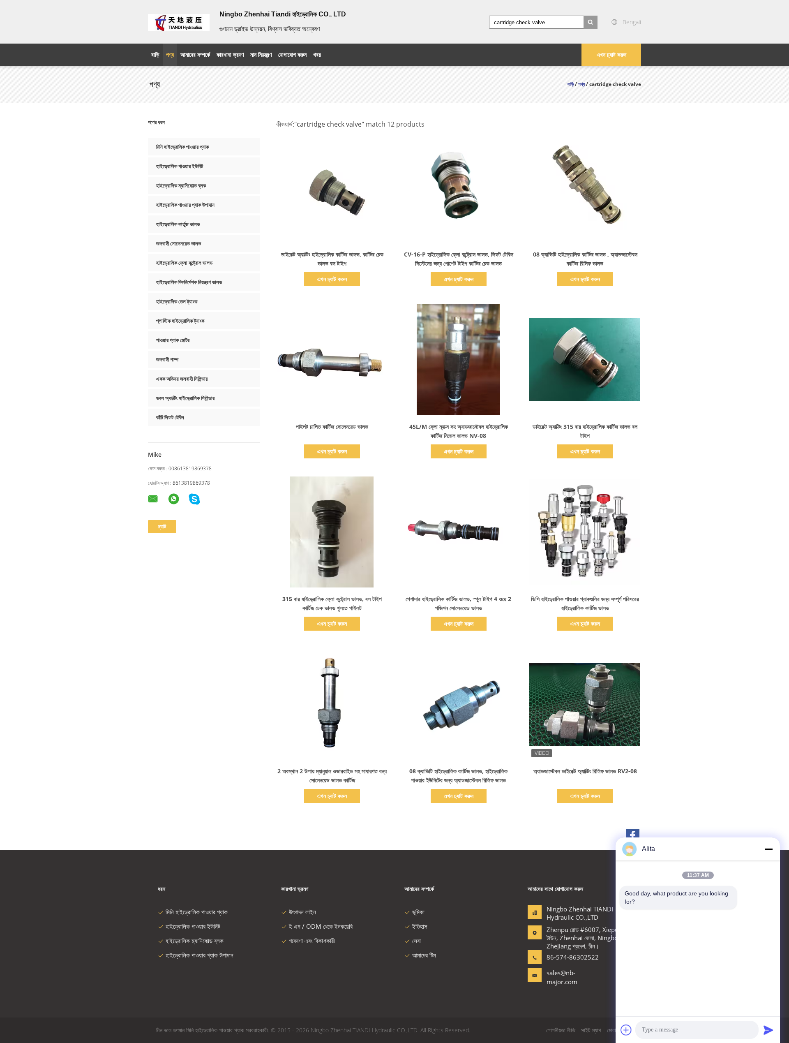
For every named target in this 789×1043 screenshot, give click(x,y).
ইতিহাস (419, 926)
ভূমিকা (418, 912)
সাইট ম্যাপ (591, 1030)
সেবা (416, 941)
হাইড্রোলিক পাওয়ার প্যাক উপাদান (185, 204)
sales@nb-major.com (562, 977)
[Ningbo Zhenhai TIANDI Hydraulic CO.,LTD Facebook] (632, 835)
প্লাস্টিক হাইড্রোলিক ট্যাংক (180, 320)
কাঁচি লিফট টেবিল (170, 417)
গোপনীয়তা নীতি (560, 1030)
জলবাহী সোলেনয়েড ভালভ (178, 243)
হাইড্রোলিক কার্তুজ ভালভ (178, 224)
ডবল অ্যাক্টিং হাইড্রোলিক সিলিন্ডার (185, 398)
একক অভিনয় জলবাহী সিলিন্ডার (182, 378)
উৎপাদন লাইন (302, 912)
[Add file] (626, 1030)
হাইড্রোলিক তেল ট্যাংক (176, 301)
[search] (591, 22)
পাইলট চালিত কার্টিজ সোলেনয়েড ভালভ (332, 426)
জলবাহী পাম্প (167, 359)
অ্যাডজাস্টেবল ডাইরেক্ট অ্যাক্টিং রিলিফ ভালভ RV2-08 (585, 771)
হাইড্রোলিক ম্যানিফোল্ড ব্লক (181, 185)
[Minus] (768, 849)
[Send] (768, 1030)
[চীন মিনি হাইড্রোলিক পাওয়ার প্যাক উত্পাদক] (179, 22)
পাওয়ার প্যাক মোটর (172, 340)
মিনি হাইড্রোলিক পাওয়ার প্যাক (182, 146)
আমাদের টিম (424, 955)
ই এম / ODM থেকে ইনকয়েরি (321, 926)
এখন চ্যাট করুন (611, 54)
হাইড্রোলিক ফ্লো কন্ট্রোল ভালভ (184, 262)
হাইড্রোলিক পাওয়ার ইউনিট (179, 166)
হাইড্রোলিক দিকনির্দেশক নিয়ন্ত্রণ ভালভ (189, 282)
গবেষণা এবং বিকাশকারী (312, 941)
